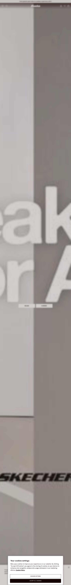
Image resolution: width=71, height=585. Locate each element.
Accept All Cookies (35, 581)
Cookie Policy (20, 570)
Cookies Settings (35, 576)
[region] (35, 570)
